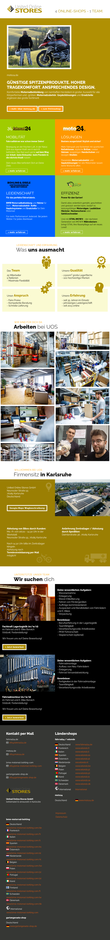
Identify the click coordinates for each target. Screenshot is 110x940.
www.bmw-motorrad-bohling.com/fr (23, 834)
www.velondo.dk (82, 784)
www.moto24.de (86, 800)
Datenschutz (61, 817)
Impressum (61, 813)
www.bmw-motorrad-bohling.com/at (23, 853)
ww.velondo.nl (81, 762)
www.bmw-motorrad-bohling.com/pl (23, 872)
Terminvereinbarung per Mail (23, 552)
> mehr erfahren (16, 171)
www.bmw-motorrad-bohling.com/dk (24, 904)
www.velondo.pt (82, 773)
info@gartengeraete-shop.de (22, 777)
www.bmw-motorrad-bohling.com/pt (23, 878)
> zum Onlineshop (51, 109)
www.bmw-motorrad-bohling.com (22, 912)
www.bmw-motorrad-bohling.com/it (23, 840)
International (81, 789)
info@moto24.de (16, 754)
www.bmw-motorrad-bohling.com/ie (23, 884)
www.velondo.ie (82, 776)
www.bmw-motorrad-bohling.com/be (24, 865)
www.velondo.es (82, 755)
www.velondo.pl (82, 769)
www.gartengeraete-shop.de (23, 926)
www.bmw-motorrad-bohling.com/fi (23, 891)
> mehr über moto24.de (22, 109)
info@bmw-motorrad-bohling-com (25, 766)
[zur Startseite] (18, 790)
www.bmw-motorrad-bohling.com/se (23, 897)
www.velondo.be (83, 766)
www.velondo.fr (82, 748)
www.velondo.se (82, 780)
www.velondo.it (82, 751)
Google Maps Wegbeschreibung (27, 508)
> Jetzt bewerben (14, 647)
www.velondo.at (82, 758)
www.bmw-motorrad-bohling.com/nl (23, 859)
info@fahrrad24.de (17, 742)
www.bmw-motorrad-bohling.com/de (24, 828)
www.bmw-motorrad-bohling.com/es (23, 847)
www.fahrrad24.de (83, 744)
